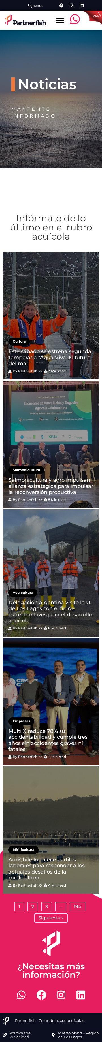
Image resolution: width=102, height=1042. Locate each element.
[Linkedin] (81, 5)
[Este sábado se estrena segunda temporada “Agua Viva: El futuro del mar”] (51, 315)
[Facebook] (61, 5)
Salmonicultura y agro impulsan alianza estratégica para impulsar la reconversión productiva (50, 486)
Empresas (21, 721)
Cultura (19, 341)
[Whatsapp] (21, 995)
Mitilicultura (23, 849)
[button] (60, 20)
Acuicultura (23, 592)
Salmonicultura (26, 470)
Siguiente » (51, 918)
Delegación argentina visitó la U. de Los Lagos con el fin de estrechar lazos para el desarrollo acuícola (50, 611)
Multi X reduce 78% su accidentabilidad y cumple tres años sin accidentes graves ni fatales (48, 740)
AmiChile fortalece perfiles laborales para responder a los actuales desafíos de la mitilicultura (46, 869)
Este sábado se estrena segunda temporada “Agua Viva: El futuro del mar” (49, 357)
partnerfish (27, 371)
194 (77, 906)
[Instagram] (71, 5)
